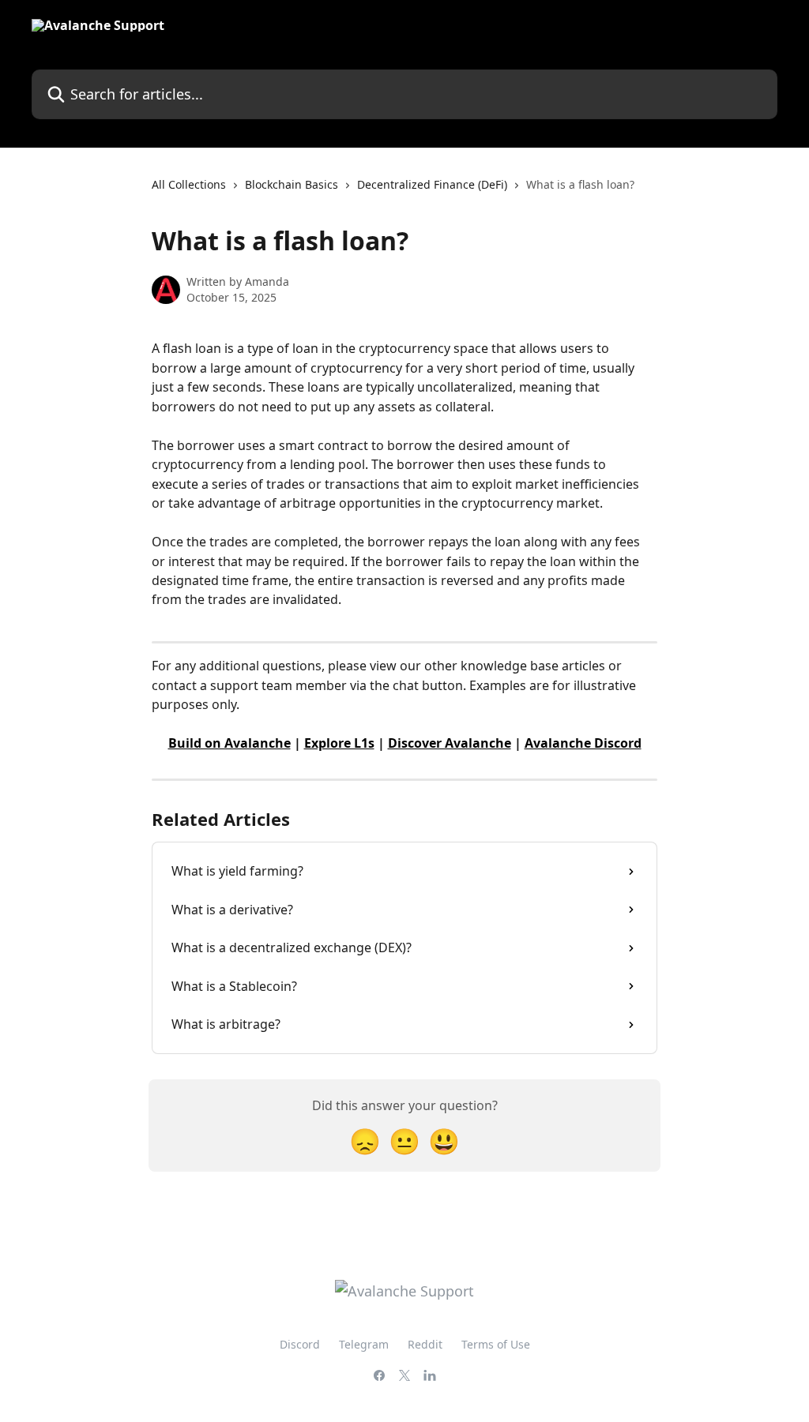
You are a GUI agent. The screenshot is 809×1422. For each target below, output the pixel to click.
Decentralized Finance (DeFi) (432, 184)
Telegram (364, 1344)
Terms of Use (495, 1344)
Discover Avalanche (449, 743)
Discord (300, 1344)
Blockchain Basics (291, 184)
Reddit (425, 1344)
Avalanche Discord (583, 743)
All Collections (189, 184)
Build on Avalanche (229, 743)
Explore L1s (339, 743)
